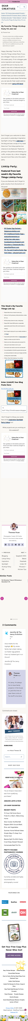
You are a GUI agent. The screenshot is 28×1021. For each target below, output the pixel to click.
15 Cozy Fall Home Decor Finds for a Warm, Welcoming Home (14, 815)
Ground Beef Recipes (14, 973)
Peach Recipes (9, 994)
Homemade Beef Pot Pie (12, 845)
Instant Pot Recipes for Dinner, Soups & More (14, 985)
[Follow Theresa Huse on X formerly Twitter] (8, 544)
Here (7, 334)
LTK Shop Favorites (12, 805)
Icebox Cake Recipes (14, 981)
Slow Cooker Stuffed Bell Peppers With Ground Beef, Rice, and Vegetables (13, 824)
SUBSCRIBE (8, 745)
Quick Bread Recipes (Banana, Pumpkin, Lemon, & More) (14, 1001)
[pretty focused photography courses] (14, 864)
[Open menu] (17, 7)
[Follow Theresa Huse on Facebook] (5, 544)
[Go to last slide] (2, 598)
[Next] (26, 598)
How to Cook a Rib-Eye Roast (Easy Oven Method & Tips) (14, 977)
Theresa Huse (6, 32)
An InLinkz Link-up (7, 388)
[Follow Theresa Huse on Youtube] (15, 544)
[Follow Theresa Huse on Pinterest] (19, 544)
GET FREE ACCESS (14, 955)
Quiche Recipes (14, 997)
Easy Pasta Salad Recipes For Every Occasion (14, 990)
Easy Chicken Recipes (9, 970)
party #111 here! (17, 84)
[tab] (12, 619)
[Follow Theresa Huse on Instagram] (12, 544)
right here (19, 141)
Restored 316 (14, 1012)
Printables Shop (16, 1)
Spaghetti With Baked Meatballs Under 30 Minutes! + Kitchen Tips (21, 561)
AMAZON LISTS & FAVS (12, 801)
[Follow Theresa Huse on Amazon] (22, 544)
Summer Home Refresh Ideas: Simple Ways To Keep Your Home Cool (14, 833)
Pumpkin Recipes (18, 994)
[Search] (21, 757)
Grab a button (22, 336)
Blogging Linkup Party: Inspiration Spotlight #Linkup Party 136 (6, 561)
